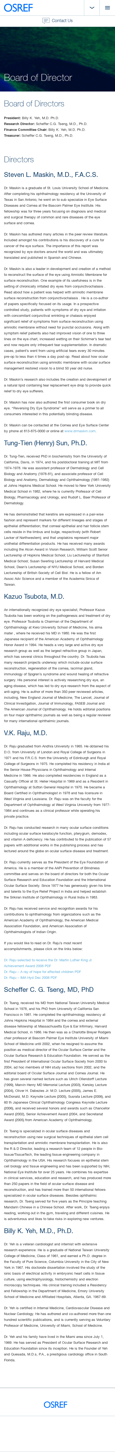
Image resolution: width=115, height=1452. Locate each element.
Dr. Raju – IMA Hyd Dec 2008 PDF (30, 978)
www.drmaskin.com (79, 431)
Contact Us (62, 21)
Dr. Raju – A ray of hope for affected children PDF (42, 972)
